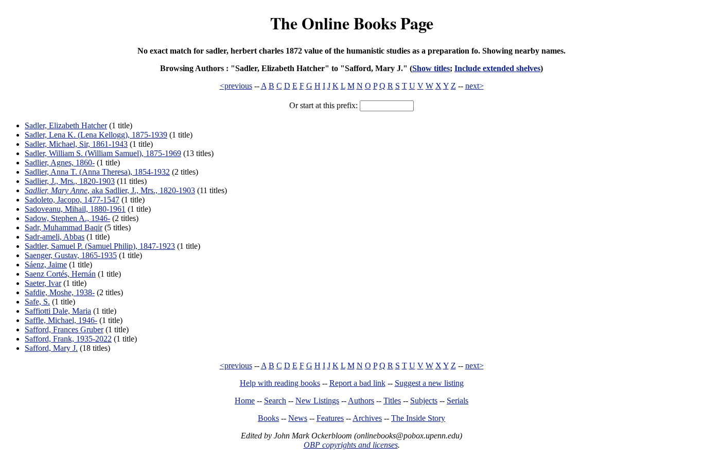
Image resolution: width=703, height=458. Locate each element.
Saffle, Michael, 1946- (61, 320)
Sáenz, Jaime (46, 264)
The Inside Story (418, 418)
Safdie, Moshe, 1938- (60, 292)
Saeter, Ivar (43, 283)
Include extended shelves (497, 68)
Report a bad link (357, 383)
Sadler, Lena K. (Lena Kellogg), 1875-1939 (96, 134)
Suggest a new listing (429, 383)
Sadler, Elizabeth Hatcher (66, 125)
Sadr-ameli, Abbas (54, 236)
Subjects (423, 400)
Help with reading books (280, 383)
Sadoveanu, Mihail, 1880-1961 (75, 209)
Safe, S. (37, 301)
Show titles (431, 68)
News (297, 418)
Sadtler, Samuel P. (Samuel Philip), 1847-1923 (100, 246)
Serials (457, 400)
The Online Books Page (351, 23)
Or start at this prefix (322, 105)
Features (330, 418)
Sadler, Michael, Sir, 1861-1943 (76, 144)
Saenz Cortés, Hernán (60, 273)
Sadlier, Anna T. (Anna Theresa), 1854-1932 (97, 171)
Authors (361, 400)
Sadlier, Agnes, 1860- (60, 162)
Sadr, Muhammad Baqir (63, 227)
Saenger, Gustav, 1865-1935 (71, 255)
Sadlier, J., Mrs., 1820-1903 (70, 181)
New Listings (317, 400)
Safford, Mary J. (51, 348)
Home (245, 400)
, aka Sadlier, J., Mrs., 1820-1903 (110, 190)
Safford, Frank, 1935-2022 (68, 338)
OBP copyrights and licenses (351, 444)
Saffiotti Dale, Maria (58, 311)
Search (275, 400)
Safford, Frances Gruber (64, 329)
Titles (392, 400)
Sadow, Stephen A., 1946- (67, 218)
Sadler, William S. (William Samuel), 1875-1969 (103, 153)
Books (268, 418)
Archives (367, 418)
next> (474, 85)
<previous (236, 85)
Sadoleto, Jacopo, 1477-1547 (72, 199)
